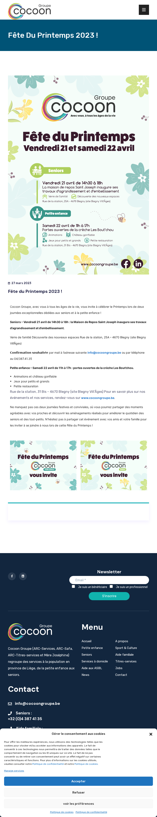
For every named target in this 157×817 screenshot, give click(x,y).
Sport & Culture (126, 648)
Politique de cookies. (86, 764)
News (85, 675)
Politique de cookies (62, 812)
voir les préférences (78, 804)
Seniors (87, 654)
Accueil (86, 641)
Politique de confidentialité (48, 764)
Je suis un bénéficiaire (92, 587)
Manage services (14, 770)
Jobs (118, 668)
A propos (121, 641)
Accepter (78, 781)
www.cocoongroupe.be (97, 398)
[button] (151, 734)
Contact (121, 675)
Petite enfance (92, 648)
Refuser (78, 792)
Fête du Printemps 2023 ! (35, 291)
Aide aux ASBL (92, 668)
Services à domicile (95, 661)
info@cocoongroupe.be (104, 352)
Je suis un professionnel (131, 587)
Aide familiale (124, 654)
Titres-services (126, 661)
